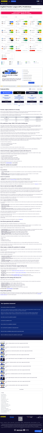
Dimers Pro (21, 219)
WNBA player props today (5, 406)
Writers (9, 422)
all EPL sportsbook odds (15, 274)
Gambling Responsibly (27, 422)
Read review (28, 103)
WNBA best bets (3, 407)
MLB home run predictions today (6, 409)
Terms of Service (17, 422)
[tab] (19, 105)
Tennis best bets (3, 402)
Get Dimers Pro (13, 1)
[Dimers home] (4, 1)
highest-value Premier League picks (18, 270)
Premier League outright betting (20, 272)
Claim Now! (32, 101)
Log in (9, 1)
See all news (21, 389)
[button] (21, 307)
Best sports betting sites (4, 408)
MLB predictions (3, 396)
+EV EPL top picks (13, 179)
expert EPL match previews (18, 275)
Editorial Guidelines (34, 422)
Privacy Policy (12, 422)
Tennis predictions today (4, 401)
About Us (1, 422)
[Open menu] (41, 1)
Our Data (38, 422)
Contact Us (5, 422)
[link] (37, 417)
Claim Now (6, 101)
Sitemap (22, 422)
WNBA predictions (3, 395)
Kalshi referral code (4, 400)
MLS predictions (3, 394)
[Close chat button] (41, 429)
